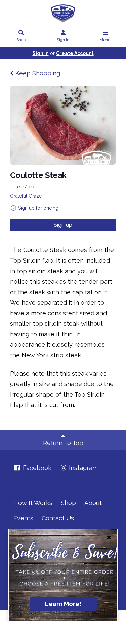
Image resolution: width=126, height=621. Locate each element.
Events (23, 518)
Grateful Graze (26, 196)
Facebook (36, 467)
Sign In (63, 39)
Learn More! (63, 603)
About (93, 502)
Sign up (63, 225)
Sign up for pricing (38, 208)
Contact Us (58, 518)
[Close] (109, 537)
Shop (21, 39)
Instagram (82, 467)
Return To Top (63, 442)
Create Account (75, 53)
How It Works (32, 502)
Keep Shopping (37, 73)
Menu (105, 39)
